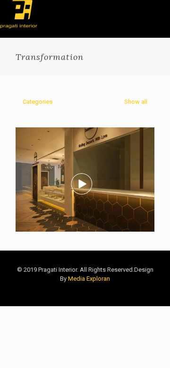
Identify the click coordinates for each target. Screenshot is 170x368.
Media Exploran (89, 278)
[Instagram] (149, 292)
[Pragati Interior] (18, 14)
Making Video (57, 146)
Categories (37, 101)
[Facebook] (124, 292)
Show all (135, 101)
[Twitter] (137, 292)
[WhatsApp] (111, 292)
